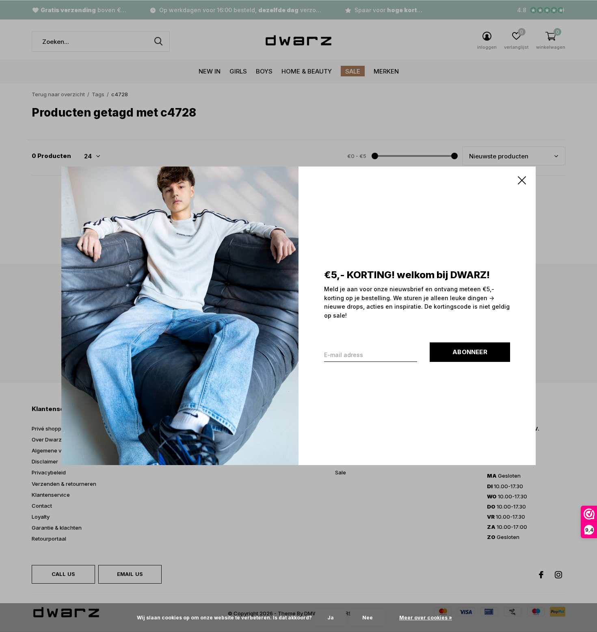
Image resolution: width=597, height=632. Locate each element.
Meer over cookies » (425, 618)
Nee (367, 618)
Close (522, 180)
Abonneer (469, 352)
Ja (330, 618)
